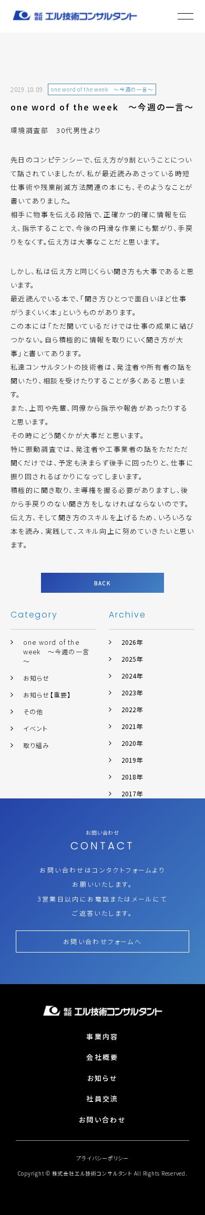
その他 (33, 711)
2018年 (131, 776)
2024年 (131, 675)
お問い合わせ (102, 1120)
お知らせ (36, 677)
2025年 (131, 658)
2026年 (131, 641)
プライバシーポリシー (102, 1158)
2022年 (131, 709)
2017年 (131, 793)
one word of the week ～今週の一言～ (56, 651)
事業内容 (102, 1036)
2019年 (131, 759)
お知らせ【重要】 (47, 694)
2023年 (131, 692)
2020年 (131, 742)
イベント (35, 728)
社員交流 (102, 1098)
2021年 (131, 726)
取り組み (36, 745)
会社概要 (102, 1057)
